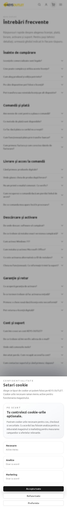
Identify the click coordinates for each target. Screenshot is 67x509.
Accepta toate (33, 488)
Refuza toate (33, 495)
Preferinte (33, 503)
